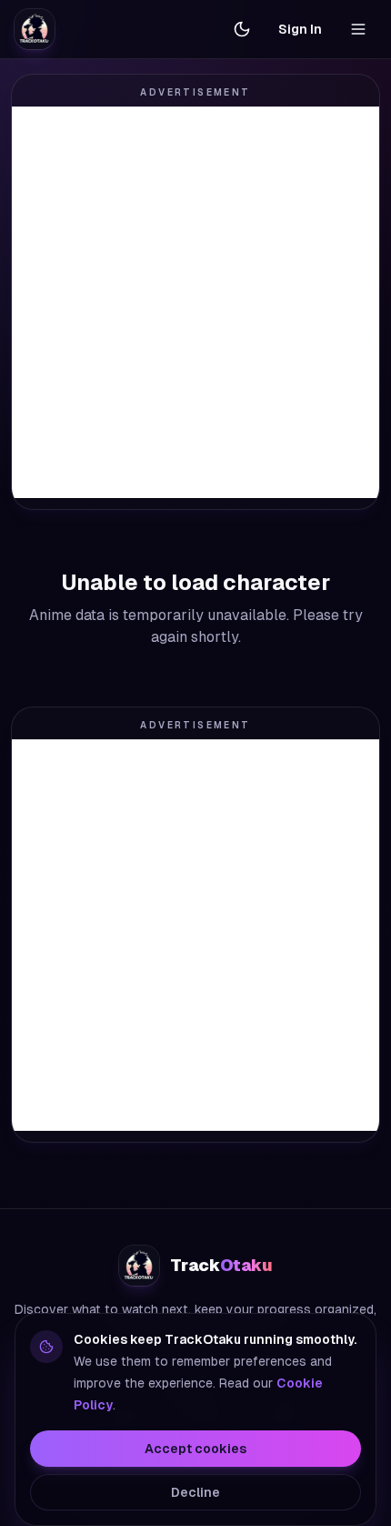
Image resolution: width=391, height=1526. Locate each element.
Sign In (300, 29)
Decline (195, 1492)
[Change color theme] (242, 29)
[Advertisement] (195, 302)
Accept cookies (195, 1448)
